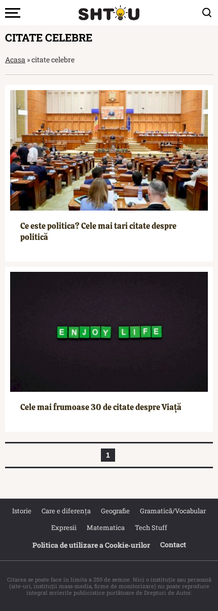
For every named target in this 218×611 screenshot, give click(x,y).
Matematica (106, 527)
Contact (173, 544)
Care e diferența (66, 510)
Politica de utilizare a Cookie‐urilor (91, 545)
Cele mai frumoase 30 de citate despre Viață (100, 407)
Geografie (115, 510)
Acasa (15, 59)
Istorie (21, 510)
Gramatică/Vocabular (173, 510)
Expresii (64, 527)
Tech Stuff (151, 527)
